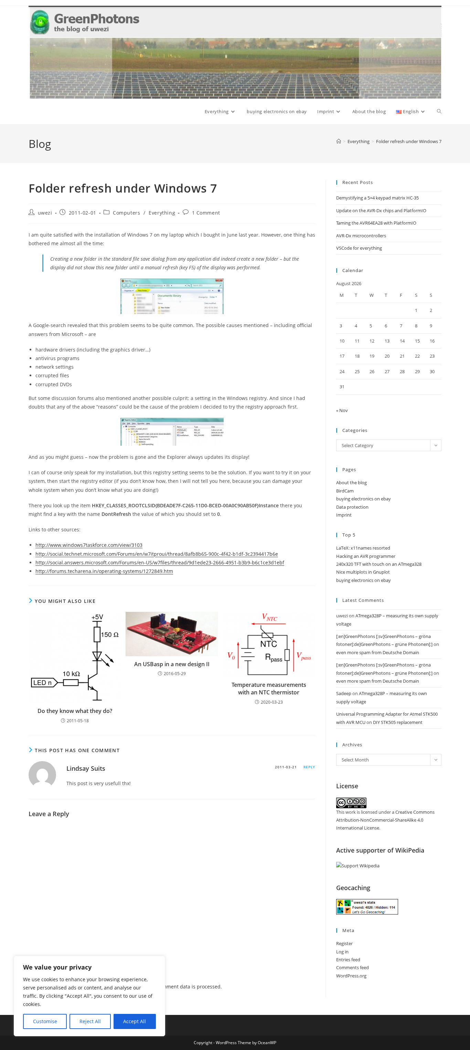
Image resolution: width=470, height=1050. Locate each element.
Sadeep (343, 693)
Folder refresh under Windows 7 (408, 141)
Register (344, 943)
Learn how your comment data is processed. (171, 986)
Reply (309, 767)
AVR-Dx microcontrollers (361, 235)
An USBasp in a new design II (172, 664)
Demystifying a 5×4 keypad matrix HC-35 (377, 198)
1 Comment (206, 212)
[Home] (339, 141)
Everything (162, 212)
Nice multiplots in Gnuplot (363, 572)
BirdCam (345, 491)
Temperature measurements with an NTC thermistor (269, 688)
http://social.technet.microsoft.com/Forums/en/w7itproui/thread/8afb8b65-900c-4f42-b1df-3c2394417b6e (156, 554)
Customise (45, 1021)
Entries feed (348, 959)
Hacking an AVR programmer (365, 556)
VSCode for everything (359, 248)
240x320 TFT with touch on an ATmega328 (378, 564)
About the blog (351, 482)
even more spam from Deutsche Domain (377, 652)
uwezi (45, 212)
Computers (126, 212)
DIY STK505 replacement (398, 722)
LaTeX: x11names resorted (363, 548)
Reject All (90, 1021)
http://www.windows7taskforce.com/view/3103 (88, 545)
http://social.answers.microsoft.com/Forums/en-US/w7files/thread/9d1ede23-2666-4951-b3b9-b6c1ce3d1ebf (159, 562)
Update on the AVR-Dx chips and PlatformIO (381, 210)
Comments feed (352, 967)
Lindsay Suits (85, 768)
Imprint (344, 515)
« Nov (342, 410)
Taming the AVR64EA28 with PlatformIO (376, 223)
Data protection (352, 507)
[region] (89, 996)
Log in (342, 952)
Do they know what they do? (75, 711)
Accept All (134, 1021)
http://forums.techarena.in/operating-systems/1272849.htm (104, 571)
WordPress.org (351, 976)
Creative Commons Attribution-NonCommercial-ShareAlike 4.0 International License (385, 820)
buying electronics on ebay (363, 499)
